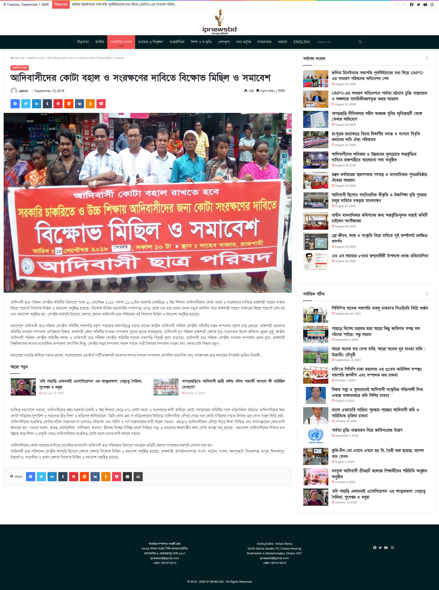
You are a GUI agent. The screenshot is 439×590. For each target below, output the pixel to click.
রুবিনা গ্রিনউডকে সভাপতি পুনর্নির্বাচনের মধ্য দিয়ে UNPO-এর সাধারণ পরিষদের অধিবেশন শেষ (135, 4)
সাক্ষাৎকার (264, 42)
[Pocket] (101, 103)
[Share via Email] (127, 476)
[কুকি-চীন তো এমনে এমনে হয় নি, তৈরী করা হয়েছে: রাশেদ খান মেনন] (315, 456)
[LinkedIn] (36, 103)
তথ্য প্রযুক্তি (243, 42)
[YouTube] (387, 547)
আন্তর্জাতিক (177, 42)
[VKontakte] (79, 103)
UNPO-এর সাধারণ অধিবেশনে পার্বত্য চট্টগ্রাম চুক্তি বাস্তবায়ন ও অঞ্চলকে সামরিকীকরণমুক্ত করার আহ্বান (379, 96)
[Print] (138, 476)
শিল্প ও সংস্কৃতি (201, 42)
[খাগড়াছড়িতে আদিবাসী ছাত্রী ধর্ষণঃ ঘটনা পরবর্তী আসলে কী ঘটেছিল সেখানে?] (166, 387)
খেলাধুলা (224, 42)
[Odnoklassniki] (90, 103)
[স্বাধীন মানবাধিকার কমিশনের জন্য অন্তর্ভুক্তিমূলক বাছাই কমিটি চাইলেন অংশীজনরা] (315, 221)
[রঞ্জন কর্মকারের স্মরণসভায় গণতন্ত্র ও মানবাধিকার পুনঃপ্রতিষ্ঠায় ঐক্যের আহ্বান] (315, 180)
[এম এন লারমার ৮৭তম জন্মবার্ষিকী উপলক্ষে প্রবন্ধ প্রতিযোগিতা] (315, 261)
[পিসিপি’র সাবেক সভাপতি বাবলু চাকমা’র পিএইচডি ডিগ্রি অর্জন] (315, 314)
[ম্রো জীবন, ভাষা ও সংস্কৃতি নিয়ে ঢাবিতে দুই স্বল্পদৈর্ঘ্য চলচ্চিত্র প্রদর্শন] (315, 241)
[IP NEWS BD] (219, 22)
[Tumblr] (47, 103)
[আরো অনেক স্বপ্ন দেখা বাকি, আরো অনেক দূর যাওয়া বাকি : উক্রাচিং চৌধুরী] (315, 354)
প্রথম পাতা (19, 58)
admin (23, 91)
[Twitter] (25, 103)
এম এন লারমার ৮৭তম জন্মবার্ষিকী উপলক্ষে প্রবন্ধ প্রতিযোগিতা (380, 256)
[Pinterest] (58, 103)
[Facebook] (15, 103)
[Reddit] (68, 103)
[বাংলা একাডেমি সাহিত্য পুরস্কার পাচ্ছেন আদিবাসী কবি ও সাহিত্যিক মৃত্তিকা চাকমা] (315, 415)
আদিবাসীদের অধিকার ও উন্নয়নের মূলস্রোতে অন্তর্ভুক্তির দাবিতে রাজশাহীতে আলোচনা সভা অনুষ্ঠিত (374, 157)
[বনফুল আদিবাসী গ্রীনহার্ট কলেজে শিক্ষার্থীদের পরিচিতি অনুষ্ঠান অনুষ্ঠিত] (315, 476)
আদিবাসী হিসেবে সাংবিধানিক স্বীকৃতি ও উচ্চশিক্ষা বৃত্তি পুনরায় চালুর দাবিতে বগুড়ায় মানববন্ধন (379, 197)
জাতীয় (99, 42)
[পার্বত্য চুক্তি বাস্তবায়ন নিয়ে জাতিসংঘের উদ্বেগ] (315, 436)
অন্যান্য (282, 42)
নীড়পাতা (83, 42)
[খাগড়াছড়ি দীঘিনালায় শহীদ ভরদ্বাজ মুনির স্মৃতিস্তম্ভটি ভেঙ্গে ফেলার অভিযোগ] (315, 119)
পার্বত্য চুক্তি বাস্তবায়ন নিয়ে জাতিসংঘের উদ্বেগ (367, 430)
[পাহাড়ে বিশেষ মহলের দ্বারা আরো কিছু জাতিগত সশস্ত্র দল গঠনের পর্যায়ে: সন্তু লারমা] (315, 334)
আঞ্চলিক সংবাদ (121, 42)
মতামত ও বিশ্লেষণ (150, 42)
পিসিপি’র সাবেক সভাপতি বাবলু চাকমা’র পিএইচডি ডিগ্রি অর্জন (380, 308)
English (302, 42)
